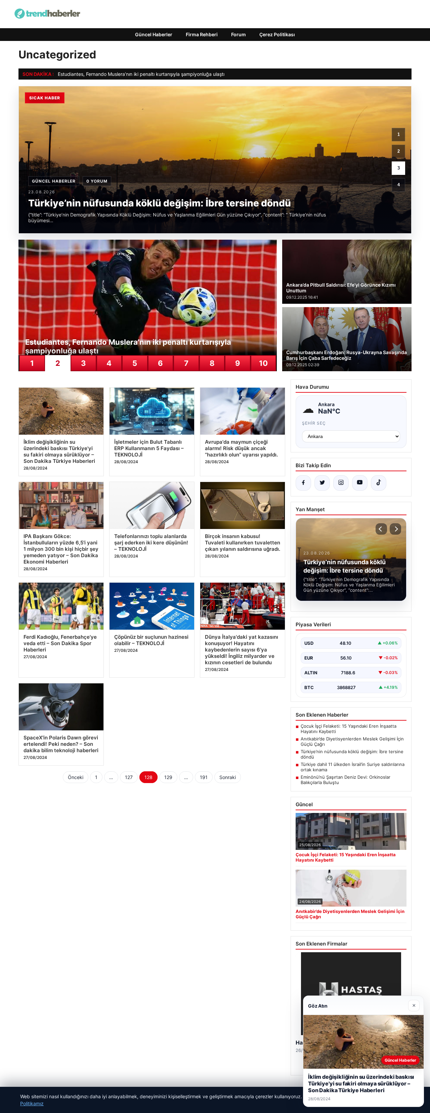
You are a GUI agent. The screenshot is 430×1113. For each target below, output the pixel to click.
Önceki (75, 777)
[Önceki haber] (381, 529)
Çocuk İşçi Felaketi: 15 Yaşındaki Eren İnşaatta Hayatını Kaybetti (348, 728)
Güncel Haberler (153, 34)
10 (263, 363)
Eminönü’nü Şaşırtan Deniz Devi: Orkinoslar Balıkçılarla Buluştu (345, 779)
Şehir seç (314, 423)
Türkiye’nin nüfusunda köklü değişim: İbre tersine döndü (352, 754)
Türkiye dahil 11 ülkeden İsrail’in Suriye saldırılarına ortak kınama (352, 767)
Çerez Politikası (277, 34)
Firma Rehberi (202, 34)
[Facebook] (303, 483)
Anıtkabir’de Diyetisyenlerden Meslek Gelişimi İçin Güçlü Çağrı (352, 741)
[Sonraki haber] (395, 529)
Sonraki (227, 777)
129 (168, 777)
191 (204, 777)
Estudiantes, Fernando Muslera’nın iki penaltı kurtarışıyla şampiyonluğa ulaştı (141, 74)
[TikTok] (378, 483)
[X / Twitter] (322, 483)
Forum (238, 34)
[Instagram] (341, 483)
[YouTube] (360, 483)
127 (129, 777)
